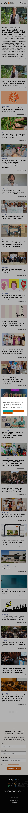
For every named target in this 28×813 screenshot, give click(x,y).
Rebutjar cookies (8, 413)
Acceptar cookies (8, 411)
